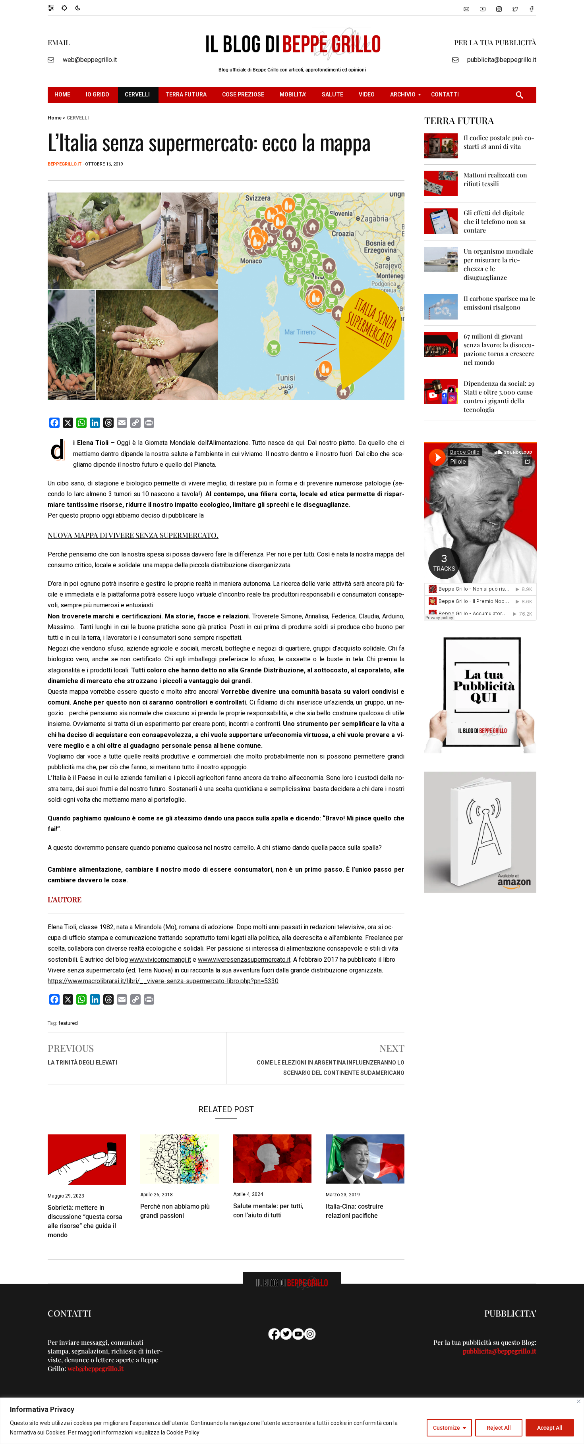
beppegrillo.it (64, 164)
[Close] (578, 1401)
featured (68, 1023)
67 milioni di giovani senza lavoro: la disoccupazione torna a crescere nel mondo (499, 349)
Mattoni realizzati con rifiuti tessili (495, 179)
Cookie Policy (182, 1432)
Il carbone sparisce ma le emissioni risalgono (499, 302)
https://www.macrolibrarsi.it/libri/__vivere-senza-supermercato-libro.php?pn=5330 (163, 981)
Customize (446, 1428)
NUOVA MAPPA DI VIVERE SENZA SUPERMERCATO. (133, 535)
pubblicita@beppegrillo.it (501, 60)
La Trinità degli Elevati (82, 1062)
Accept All (550, 1428)
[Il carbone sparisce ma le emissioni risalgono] (441, 306)
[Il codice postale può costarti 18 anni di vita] (441, 145)
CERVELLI (78, 118)
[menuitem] (63, 95)
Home (55, 118)
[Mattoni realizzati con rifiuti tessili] (441, 183)
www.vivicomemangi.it (160, 959)
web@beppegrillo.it (90, 60)
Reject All (499, 1428)
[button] (55, 7)
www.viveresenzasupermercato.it (244, 959)
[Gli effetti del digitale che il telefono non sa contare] (441, 220)
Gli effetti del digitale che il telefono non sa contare (495, 221)
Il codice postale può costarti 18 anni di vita (499, 141)
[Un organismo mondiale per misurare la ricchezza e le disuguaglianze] (441, 259)
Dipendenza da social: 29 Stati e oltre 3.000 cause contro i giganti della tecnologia (499, 396)
